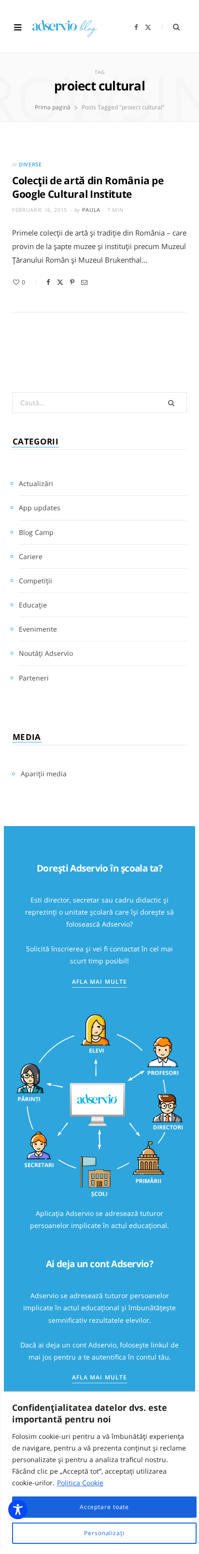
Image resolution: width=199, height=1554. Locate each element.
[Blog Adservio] (70, 27)
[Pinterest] (72, 282)
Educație (33, 604)
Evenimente (38, 629)
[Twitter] (60, 282)
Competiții (35, 580)
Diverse (30, 164)
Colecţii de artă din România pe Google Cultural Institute (87, 187)
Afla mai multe (99, 981)
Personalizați (104, 1533)
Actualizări (36, 483)
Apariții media (44, 773)
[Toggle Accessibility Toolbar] (17, 1509)
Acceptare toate (104, 1507)
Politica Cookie (80, 1482)
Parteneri (34, 677)
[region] (99, 1472)
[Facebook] (48, 282)
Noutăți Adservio (46, 653)
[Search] (171, 26)
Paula (91, 209)
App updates (39, 507)
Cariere (31, 556)
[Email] (84, 282)
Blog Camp (36, 532)
